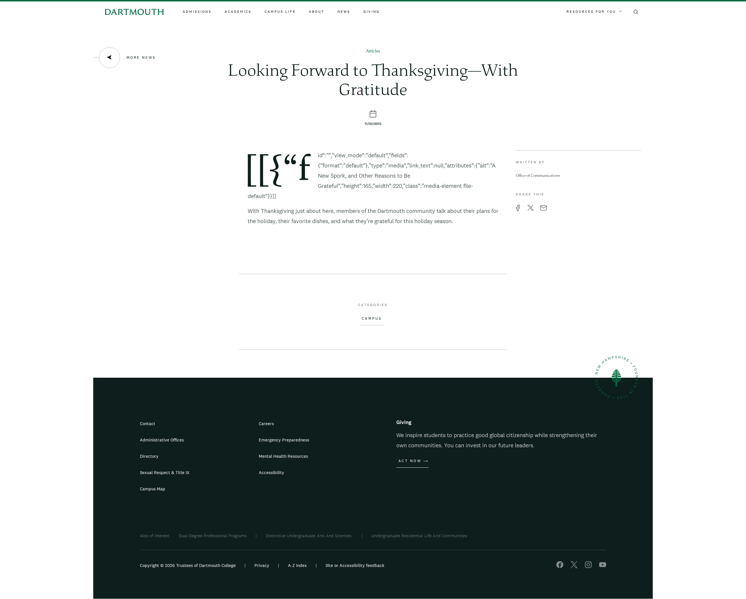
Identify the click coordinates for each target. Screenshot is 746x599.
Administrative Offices (162, 440)
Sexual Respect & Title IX (164, 472)
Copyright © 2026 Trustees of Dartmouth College (188, 565)
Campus (372, 318)
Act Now (409, 461)
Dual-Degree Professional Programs (213, 535)
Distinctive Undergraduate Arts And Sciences (309, 535)
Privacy (261, 565)
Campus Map (152, 489)
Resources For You (591, 11)
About (316, 11)
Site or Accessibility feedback (355, 565)
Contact (147, 423)
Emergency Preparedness (284, 440)
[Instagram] (588, 566)
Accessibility (271, 472)
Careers (266, 423)
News (343, 11)
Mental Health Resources (283, 456)
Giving (371, 11)
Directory (149, 456)
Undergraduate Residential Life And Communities (419, 535)
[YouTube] (602, 566)
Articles (373, 51)
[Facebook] (559, 566)
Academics (238, 11)
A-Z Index (297, 565)
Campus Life (280, 11)
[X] (574, 566)
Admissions (197, 11)
